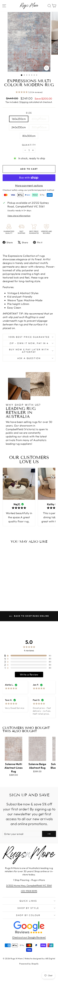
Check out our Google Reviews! (29, 937)
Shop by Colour (28, 915)
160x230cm (19, 118)
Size (29, 112)
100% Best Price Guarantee (29, 337)
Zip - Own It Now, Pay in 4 (29, 343)
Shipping (23, 102)
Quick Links (28, 900)
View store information (18, 215)
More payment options (29, 185)
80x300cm (28, 135)
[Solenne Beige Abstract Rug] (37, 749)
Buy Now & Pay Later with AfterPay (29, 350)
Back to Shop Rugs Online (31, 616)
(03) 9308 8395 (29, 891)
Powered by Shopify (29, 963)
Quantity (29, 144)
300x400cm (39, 127)
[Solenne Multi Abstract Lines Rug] (13, 749)
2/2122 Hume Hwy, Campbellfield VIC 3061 (29, 885)
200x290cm (39, 118)
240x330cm (18, 127)
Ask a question (29, 358)
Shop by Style (28, 908)
